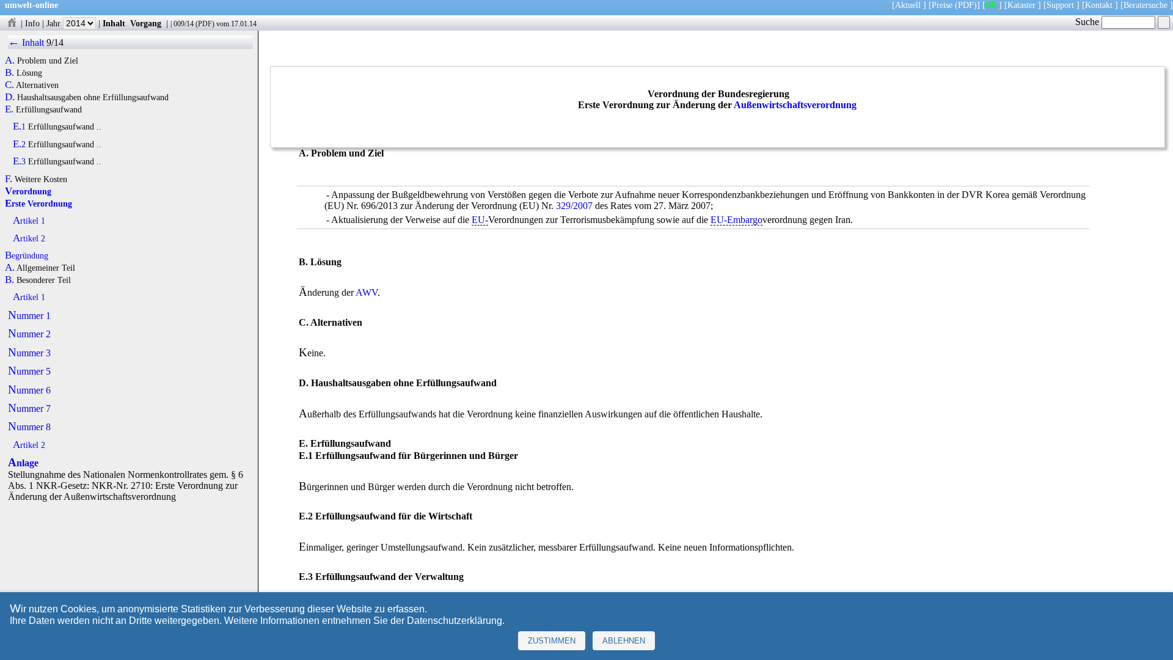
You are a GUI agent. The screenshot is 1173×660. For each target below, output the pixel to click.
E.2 (19, 144)
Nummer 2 (29, 334)
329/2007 (574, 205)
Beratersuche (1146, 5)
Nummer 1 (29, 315)
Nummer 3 (29, 353)
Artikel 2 (29, 238)
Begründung (26, 255)
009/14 (184, 24)
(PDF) (966, 5)
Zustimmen (552, 640)
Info (32, 23)
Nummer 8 (29, 427)
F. (8, 179)
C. (9, 85)
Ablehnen (623, 640)
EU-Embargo (736, 220)
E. (9, 109)
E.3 (19, 161)
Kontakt (1099, 5)
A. (10, 60)
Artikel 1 (29, 221)
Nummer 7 (29, 408)
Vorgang (146, 23)
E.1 (19, 126)
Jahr (54, 23)
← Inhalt (26, 42)
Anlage (23, 463)
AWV (367, 292)
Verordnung (28, 191)
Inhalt (114, 23)
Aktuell (908, 5)
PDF (205, 24)
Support (1060, 5)
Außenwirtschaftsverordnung (795, 105)
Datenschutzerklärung (454, 620)
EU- (480, 220)
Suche (1088, 21)
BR (990, 5)
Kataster (1021, 5)
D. (10, 97)
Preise (942, 5)
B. (9, 73)
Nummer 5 (29, 371)
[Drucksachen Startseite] (11, 23)
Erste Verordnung (38, 203)
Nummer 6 (29, 390)
